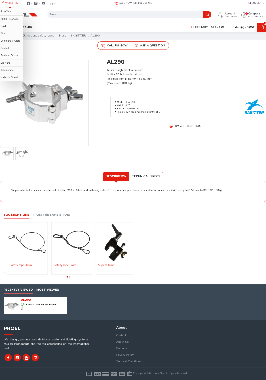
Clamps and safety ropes (38, 36)
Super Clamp (112, 265)
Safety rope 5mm (70, 265)
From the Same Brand (51, 214)
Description (116, 176)
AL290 (26, 300)
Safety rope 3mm (26, 265)
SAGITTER (78, 36)
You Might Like (16, 214)
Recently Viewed (18, 289)
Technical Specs (146, 176)
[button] (67, 277)
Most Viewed (47, 289)
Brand (62, 36)
